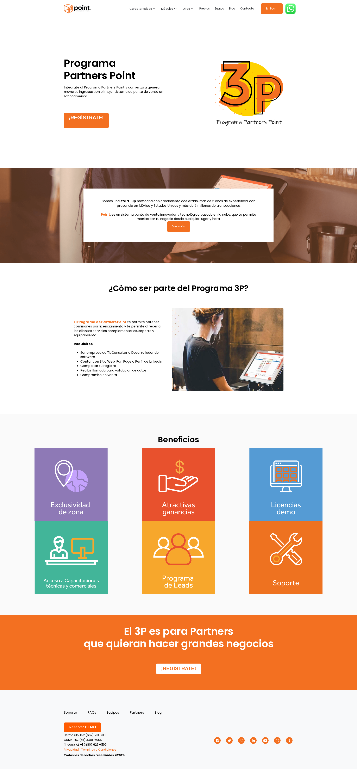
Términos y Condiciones (98, 750)
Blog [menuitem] (158, 712)
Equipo (219, 8)
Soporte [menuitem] (70, 712)
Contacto (247, 8)
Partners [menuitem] (137, 712)
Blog (232, 8)
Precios (204, 8)
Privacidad (71, 750)
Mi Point (271, 8)
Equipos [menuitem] (113, 712)
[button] (143, 8)
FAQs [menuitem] (92, 712)
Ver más (178, 226)
